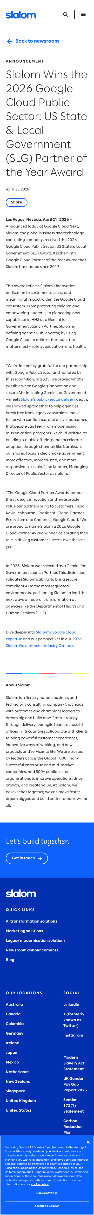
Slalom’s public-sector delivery (48, 399)
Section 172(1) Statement (73, 1105)
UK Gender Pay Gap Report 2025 (75, 1084)
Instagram (73, 1035)
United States (18, 1110)
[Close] (88, 1142)
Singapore (15, 1091)
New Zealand (18, 1081)
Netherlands (17, 1072)
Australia (14, 1004)
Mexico (12, 1062)
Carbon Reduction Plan (73, 1126)
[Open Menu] (83, 14)
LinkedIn (71, 1004)
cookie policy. (40, 1184)
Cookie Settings (47, 1193)
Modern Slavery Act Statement (74, 1063)
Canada (13, 1014)
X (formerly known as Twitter (73, 1020)
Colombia (15, 1024)
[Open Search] (65, 14)
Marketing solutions (24, 931)
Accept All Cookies (46, 1206)
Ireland (12, 1043)
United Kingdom (21, 1101)
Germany (14, 1033)
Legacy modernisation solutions (36, 941)
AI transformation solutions (31, 921)
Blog (10, 960)
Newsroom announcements (32, 950)
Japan (11, 1053)
